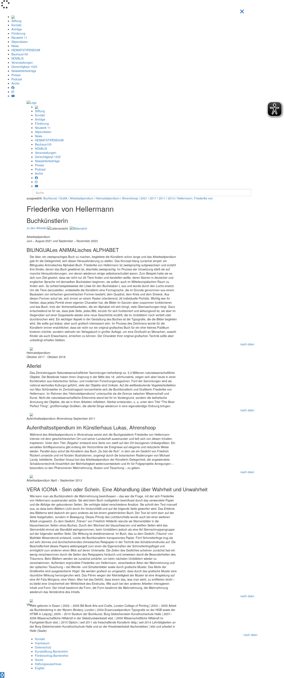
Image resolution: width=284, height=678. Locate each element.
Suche (39, 660)
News (15, 46)
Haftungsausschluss (48, 664)
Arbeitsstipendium (81, 198)
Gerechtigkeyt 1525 (24, 67)
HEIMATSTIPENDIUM (25, 50)
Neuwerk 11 (19, 37)
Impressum (42, 643)
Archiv (15, 83)
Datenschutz (43, 647)
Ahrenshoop (130, 198)
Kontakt (16, 25)
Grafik (63, 198)
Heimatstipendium (108, 198)
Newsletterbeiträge (23, 71)
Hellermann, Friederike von (195, 198)
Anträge (16, 29)
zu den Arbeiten (37, 228)
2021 (144, 198)
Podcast (16, 79)
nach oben (247, 344)
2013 (171, 198)
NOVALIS (17, 58)
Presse (16, 75)
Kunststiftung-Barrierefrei (51, 651)
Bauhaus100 (19, 54)
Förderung (18, 33)
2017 (153, 198)
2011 (162, 198)
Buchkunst (50, 198)
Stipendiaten (19, 42)
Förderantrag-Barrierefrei (51, 655)
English (39, 668)
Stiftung (16, 21)
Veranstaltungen (22, 62)
